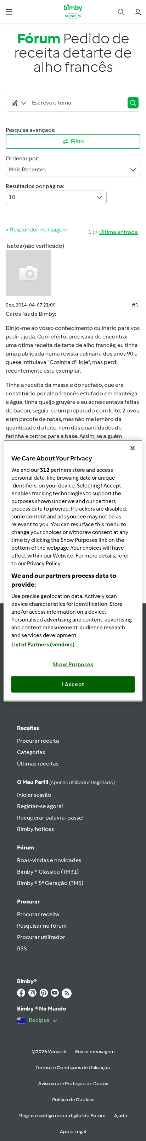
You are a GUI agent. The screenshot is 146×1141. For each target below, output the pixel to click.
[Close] (132, 448)
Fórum (25, 847)
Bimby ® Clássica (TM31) (48, 871)
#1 (135, 305)
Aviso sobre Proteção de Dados (73, 1084)
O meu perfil (66, 782)
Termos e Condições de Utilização (73, 1068)
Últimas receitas (37, 763)
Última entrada (118, 232)
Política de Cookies (73, 1100)
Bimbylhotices (35, 829)
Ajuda (120, 1116)
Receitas (28, 728)
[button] (8, 11)
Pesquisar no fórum (42, 925)
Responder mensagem (38, 229)
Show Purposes (73, 664)
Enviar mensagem (95, 1052)
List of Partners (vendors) (43, 644)
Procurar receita (38, 740)
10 (12, 197)
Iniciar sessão (34, 794)
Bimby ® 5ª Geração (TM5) (50, 883)
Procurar (28, 901)
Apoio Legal (73, 1132)
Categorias (31, 752)
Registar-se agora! (40, 806)
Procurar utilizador (41, 937)
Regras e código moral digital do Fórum (62, 1116)
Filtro (78, 141)
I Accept (73, 684)
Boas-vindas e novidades (49, 860)
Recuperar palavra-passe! (50, 817)
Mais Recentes (27, 169)
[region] (73, 570)
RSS (22, 948)
